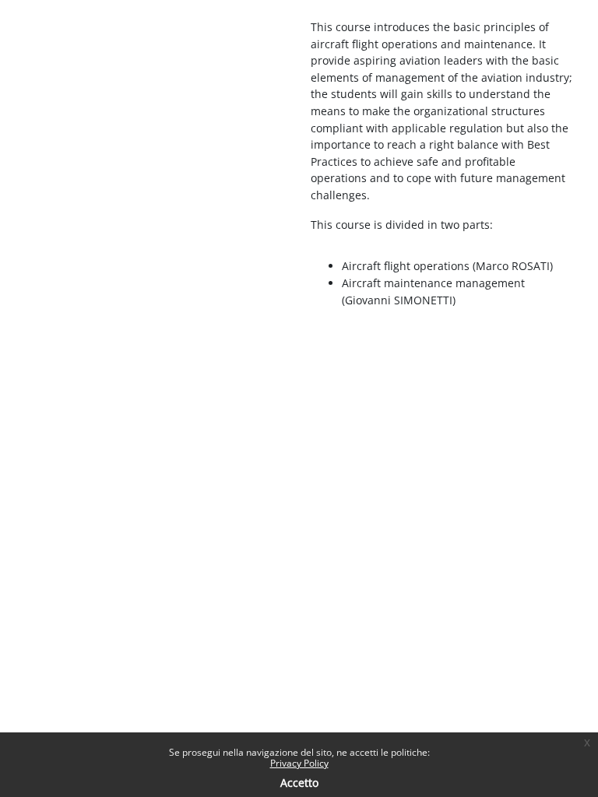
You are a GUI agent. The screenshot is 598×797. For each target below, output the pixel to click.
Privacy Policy (299, 763)
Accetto (299, 782)
